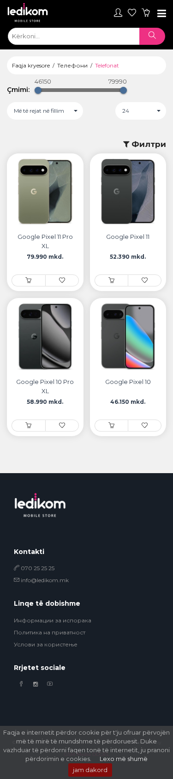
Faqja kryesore (31, 65)
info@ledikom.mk (45, 580)
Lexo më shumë (124, 758)
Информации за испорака (52, 620)
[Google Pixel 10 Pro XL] (28, 425)
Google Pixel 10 (128, 381)
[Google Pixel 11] (111, 280)
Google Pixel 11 (127, 236)
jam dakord (90, 769)
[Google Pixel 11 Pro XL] (28, 280)
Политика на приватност (49, 632)
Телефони (72, 65)
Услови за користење (46, 644)
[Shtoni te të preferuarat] (62, 280)
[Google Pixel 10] (111, 425)
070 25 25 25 (36, 568)
